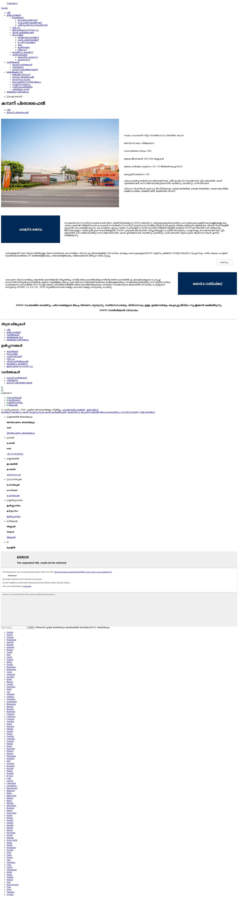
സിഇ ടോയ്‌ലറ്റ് (146, 412)
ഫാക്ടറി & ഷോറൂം (21, 84)
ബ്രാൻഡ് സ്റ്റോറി (21, 74)
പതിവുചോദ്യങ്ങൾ (22, 87)
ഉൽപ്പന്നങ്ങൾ (14, 15)
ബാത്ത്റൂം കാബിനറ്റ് (22, 52)
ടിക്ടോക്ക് (11, 537)
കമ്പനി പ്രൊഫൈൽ (23, 77)
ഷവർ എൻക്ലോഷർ (23, 32)
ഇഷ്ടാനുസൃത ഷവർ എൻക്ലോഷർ (47, 412)
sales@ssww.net (14, 475)
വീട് (8, 13)
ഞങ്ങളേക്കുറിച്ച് (15, 72)
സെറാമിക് (17, 35)
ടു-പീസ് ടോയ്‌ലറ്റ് (26, 42)
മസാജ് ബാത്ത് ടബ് (27, 20)
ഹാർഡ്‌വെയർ (19, 55)
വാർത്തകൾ (13, 62)
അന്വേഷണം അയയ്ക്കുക (21, 433)
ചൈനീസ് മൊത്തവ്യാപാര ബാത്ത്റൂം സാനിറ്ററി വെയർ (109, 412)
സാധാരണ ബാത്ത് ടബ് (29, 22)
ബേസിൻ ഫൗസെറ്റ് (27, 57)
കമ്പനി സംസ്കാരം (21, 79)
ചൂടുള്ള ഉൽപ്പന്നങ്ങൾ (73, 410)
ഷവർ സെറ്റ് (24, 60)
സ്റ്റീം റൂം (16, 27)
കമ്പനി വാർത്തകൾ (22, 64)
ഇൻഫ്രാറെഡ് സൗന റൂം (25, 30)
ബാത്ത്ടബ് (17, 17)
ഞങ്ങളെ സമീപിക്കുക (18, 92)
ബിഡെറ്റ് (22, 50)
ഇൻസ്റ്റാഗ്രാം (14, 516)
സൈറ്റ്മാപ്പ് (92, 410)
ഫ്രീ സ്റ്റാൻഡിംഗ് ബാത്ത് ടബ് (32, 25)
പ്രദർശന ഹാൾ (20, 89)
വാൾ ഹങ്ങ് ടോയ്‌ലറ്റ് (28, 40)
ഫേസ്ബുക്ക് (13, 495)
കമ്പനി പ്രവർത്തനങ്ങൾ (25, 69)
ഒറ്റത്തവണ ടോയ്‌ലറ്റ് (28, 37)
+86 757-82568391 (15, 454)
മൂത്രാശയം (24, 47)
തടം (20, 45)
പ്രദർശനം (18, 67)
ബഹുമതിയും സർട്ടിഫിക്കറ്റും (26, 82)
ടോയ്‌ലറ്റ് (5, 412)
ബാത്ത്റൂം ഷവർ (19, 412)
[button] (225, 262)
